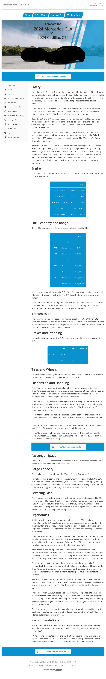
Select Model (41, 15)
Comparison (11, 86)
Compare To (57, 15)
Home (28, 15)
